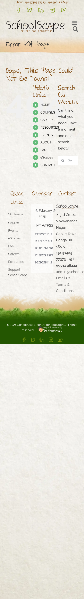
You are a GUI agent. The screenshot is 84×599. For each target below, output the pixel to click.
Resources (16, 262)
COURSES (47, 112)
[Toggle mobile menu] (75, 23)
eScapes (46, 157)
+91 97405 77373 (35, 2)
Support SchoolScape (17, 272)
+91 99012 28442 (58, 2)
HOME (45, 105)
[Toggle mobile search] (75, 29)
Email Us (63, 278)
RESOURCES (49, 127)
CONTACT (47, 165)
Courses (14, 223)
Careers (14, 254)
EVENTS (46, 135)
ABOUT (45, 142)
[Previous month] (36, 210)
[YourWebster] (48, 330)
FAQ (43, 150)
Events (13, 231)
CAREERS (47, 120)
